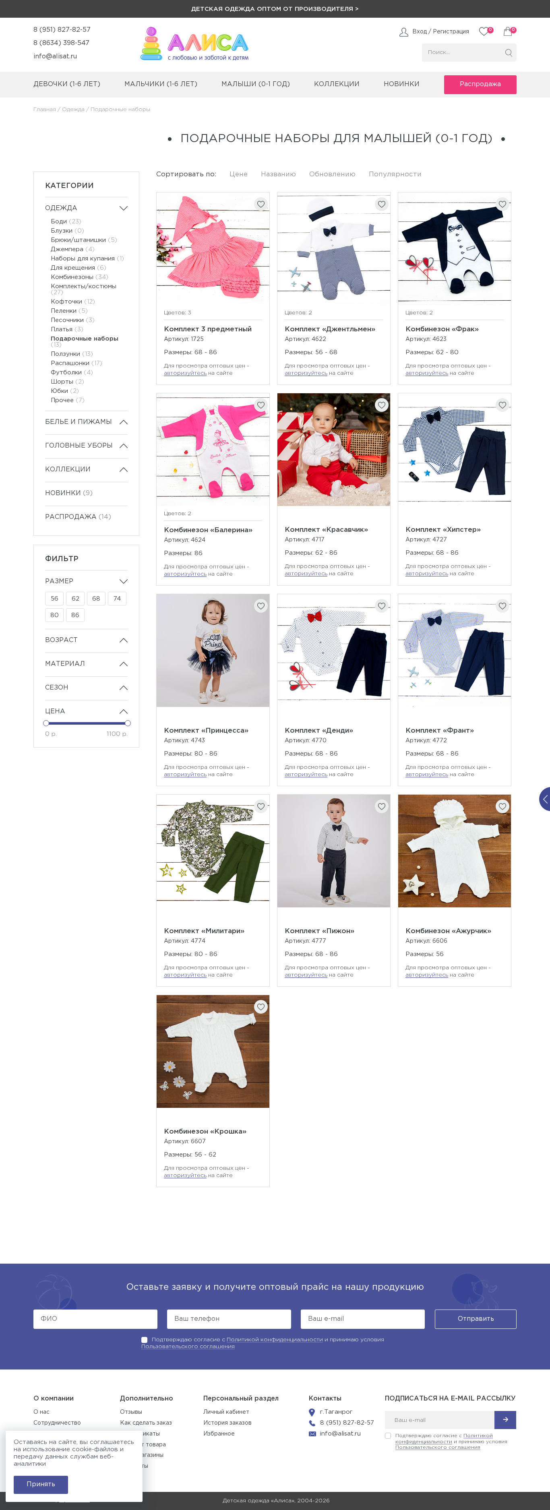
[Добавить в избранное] (261, 204)
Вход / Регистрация (440, 31)
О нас (41, 1412)
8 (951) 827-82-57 (62, 30)
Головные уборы (79, 446)
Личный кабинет (226, 1412)
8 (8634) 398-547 (61, 43)
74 (117, 598)
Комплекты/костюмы (83, 289)
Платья (67, 329)
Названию (278, 174)
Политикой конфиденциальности (275, 1339)
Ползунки (72, 354)
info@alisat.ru (55, 57)
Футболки (72, 372)
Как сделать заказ (146, 1423)
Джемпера (73, 249)
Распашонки (76, 363)
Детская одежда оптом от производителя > (275, 9)
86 (75, 615)
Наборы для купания (87, 258)
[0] (508, 31)
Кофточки (73, 301)
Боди (66, 221)
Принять (41, 1484)
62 (75, 598)
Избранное (219, 1434)
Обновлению (332, 174)
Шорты (67, 381)
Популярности (395, 174)
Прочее (68, 400)
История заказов (227, 1423)
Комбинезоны (79, 277)
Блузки (67, 230)
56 (54, 598)
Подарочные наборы (84, 341)
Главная (44, 109)
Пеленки (69, 311)
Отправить (476, 1319)
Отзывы (131, 1412)
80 (54, 615)
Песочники (73, 320)
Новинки (402, 84)
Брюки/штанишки (84, 240)
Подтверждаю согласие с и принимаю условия (451, 1442)
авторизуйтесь (185, 373)
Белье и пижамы (78, 422)
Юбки (65, 391)
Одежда (73, 109)
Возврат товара (143, 1444)
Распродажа (480, 84)
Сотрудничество (57, 1423)
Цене (239, 174)
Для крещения (78, 268)
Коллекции (68, 470)
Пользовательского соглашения (188, 1346)
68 (96, 598)
